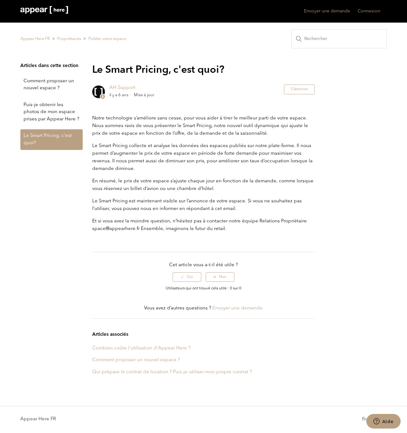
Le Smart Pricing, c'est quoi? (48, 139)
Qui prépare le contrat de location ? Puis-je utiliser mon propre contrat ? (172, 372)
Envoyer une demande (327, 11)
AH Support (122, 87)
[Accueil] (44, 12)
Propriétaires (69, 39)
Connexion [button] (369, 11)
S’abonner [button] (299, 89)
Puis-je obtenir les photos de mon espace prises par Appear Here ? (51, 112)
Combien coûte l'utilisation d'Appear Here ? (141, 348)
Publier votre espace (107, 39)
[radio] (187, 277)
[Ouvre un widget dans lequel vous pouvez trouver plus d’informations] (383, 422)
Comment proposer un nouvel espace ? (49, 85)
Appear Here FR (35, 39)
